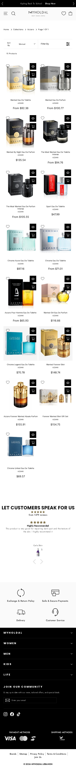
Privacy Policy (37, 754)
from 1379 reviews (38, 515)
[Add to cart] (33, 126)
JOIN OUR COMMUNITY (23, 687)
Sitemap (23, 754)
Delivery (20, 620)
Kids (8, 664)
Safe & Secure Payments (55, 600)
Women (10, 643)
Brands (13, 754)
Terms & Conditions (56, 754)
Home (6, 29)
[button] (2, 3)
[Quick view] (33, 66)
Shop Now (50, 3)
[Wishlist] (64, 13)
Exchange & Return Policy (20, 600)
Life (7, 674)
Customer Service (55, 620)
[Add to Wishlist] (8, 66)
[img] (38, 512)
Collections (18, 29)
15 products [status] (11, 53)
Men (7, 654)
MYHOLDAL (13, 633)
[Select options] (33, 74)
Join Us (37, 757)
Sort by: (16, 44)
